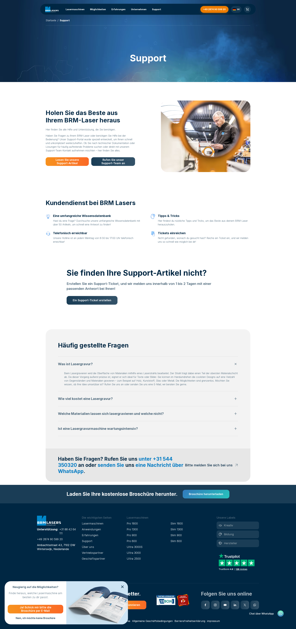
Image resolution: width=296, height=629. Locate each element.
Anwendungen (91, 529)
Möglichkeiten (98, 9)
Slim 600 (176, 541)
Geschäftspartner (93, 558)
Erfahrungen (118, 9)
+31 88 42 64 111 (67, 531)
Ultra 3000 (134, 552)
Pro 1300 (132, 529)
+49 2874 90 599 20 (50, 539)
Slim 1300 (177, 529)
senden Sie (111, 465)
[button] (148, 364)
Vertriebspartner (92, 552)
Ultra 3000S (134, 547)
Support (156, 9)
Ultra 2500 (134, 558)
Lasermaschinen (75, 9)
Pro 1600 (132, 523)
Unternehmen (138, 9)
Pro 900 (132, 535)
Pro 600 (132, 541)
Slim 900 (176, 535)
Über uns (88, 547)
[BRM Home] (52, 9)
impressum (213, 621)
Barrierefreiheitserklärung (190, 621)
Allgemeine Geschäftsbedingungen (152, 621)
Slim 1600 (177, 523)
